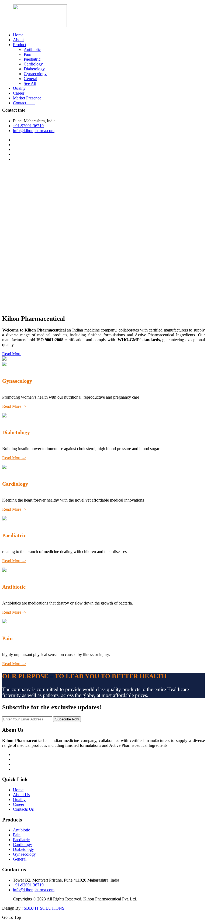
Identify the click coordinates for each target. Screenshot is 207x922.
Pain (27, 54)
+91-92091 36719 (28, 125)
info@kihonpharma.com (33, 130)
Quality (19, 88)
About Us (21, 794)
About (18, 39)
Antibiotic (32, 49)
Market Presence (27, 98)
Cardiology (33, 64)
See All (30, 83)
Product (19, 44)
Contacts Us (23, 809)
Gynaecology (35, 73)
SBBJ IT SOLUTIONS (44, 908)
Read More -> (14, 406)
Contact (24, 103)
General (30, 78)
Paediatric (32, 59)
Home (18, 35)
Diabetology (34, 69)
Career (18, 93)
